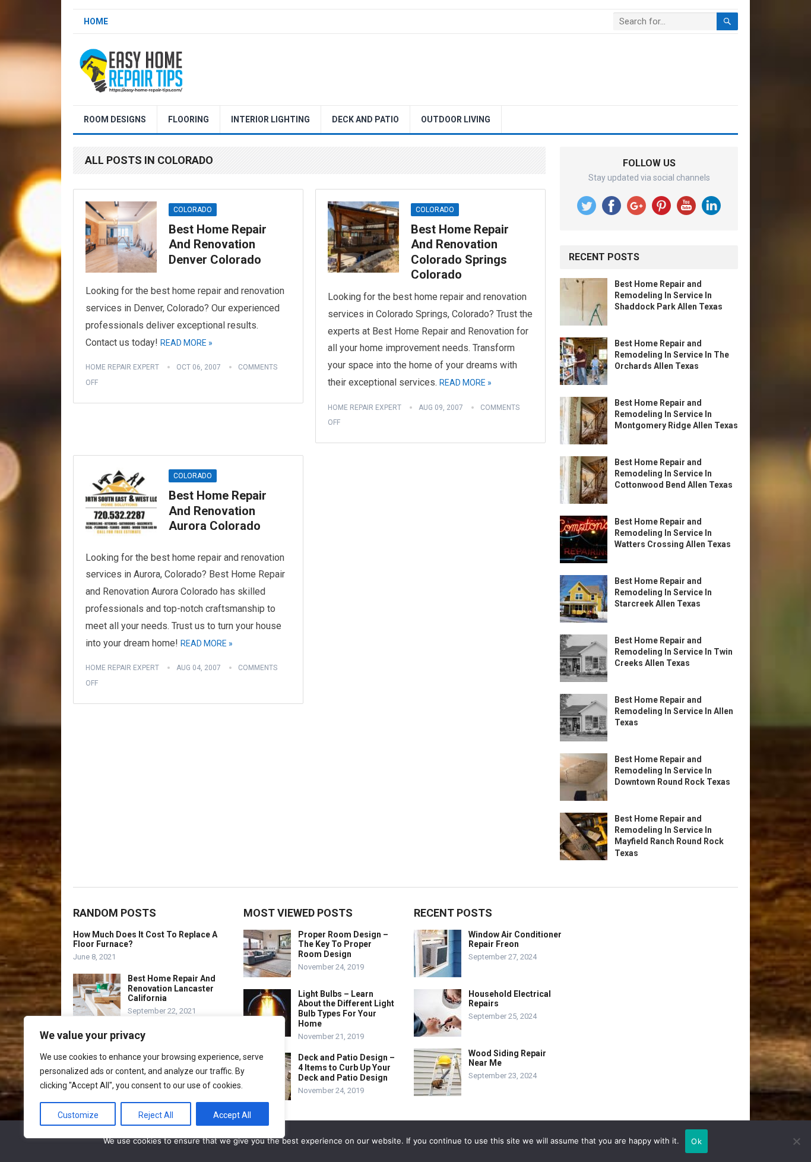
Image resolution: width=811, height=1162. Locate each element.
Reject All (155, 1115)
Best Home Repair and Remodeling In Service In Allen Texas (673, 711)
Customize (78, 1115)
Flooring (188, 119)
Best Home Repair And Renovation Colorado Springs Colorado (460, 252)
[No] (796, 1141)
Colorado (192, 210)
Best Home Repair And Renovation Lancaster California (172, 988)
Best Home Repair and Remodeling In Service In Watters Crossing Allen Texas (672, 533)
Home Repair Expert (122, 367)
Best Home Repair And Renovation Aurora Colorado (218, 510)
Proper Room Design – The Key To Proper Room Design (343, 944)
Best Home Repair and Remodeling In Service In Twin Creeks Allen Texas (673, 652)
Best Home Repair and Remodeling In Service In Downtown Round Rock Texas (672, 770)
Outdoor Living (455, 119)
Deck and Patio (365, 119)
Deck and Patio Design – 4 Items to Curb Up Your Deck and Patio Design (346, 1067)
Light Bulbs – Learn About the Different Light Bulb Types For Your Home (346, 1008)
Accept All (232, 1115)
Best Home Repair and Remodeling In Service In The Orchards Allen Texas (671, 355)
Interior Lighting (270, 119)
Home (96, 21)
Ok (696, 1141)
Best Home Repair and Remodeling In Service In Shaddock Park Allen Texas (668, 295)
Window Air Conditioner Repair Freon (515, 939)
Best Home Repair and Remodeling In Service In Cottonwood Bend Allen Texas (673, 473)
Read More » (186, 343)
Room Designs (115, 119)
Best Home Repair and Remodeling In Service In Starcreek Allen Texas (663, 592)
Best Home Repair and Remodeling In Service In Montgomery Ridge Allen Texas (676, 414)
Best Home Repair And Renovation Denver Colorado (218, 244)
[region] (154, 1077)
